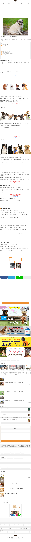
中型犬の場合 (3, 46)
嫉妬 (22, 500)
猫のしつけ (2, 528)
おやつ (2, 500)
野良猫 (7, 502)
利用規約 (12, 537)
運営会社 (19, 537)
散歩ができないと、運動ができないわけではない (7, 53)
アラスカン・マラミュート (4, 460)
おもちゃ (6, 500)
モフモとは (22, 537)
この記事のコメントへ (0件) (15, 302)
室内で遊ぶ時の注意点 (4, 55)
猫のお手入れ (25, 528)
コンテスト (28, 3)
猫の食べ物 (7, 528)
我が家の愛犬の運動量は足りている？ (6, 52)
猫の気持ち (21, 528)
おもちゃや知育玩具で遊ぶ (5, 54)
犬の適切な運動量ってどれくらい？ (6, 44)
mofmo (15, 1)
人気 (3, 3)
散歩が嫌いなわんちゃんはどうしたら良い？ (7, 51)
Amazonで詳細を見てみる (15, 75)
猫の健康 (16, 528)
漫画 (21, 3)
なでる (13, 500)
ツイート (12, 277)
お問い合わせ (8, 537)
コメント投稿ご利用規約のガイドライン (13, 438)
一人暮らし (26, 500)
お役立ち (9, 3)
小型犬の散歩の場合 (4, 45)
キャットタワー (3, 502)
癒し (15, 3)
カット (20, 500)
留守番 (16, 500)
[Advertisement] (15, 10)
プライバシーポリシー (15, 537)
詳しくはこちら (15, 104)
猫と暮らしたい (12, 528)
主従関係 (10, 500)
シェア (4, 277)
